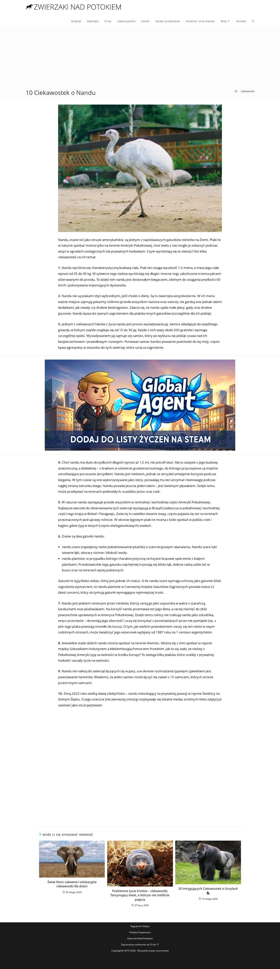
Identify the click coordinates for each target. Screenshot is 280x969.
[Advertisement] (140, 59)
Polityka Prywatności (140, 932)
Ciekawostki (247, 91)
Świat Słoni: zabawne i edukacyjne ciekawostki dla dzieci (72, 884)
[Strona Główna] (236, 91)
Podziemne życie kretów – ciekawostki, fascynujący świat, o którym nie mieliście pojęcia (140, 895)
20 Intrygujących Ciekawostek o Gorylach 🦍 (208, 891)
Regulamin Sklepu (140, 926)
